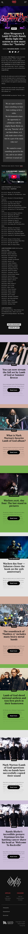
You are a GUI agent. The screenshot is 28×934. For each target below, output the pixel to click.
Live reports (14, 558)
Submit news (20, 898)
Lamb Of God (14, 327)
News (14, 28)
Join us (20, 896)
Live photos (13, 495)
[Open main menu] (25, 2)
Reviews (7, 900)
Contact (20, 900)
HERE (21, 166)
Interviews (8, 898)
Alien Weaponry (14, 324)
